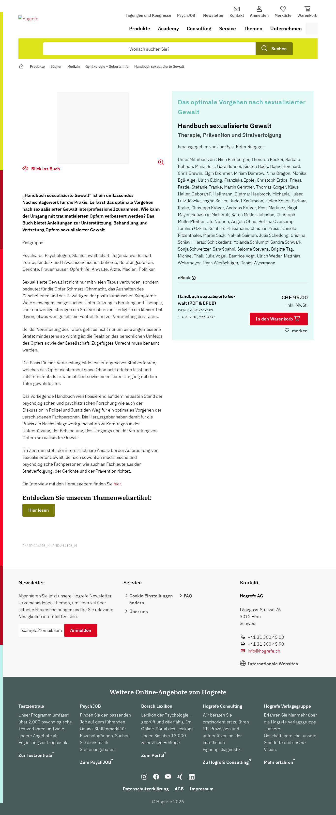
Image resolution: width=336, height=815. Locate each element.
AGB (179, 789)
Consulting (199, 28)
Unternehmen (286, 28)
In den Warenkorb (275, 319)
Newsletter (213, 15)
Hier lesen (38, 510)
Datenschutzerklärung (146, 789)
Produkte (139, 28)
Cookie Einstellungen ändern (151, 599)
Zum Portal (152, 755)
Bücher (56, 66)
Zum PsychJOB (95, 762)
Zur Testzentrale (35, 755)
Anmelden (80, 630)
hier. (118, 484)
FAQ (188, 596)
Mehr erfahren (278, 762)
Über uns (138, 611)
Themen (253, 28)
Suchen (279, 48)
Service (227, 28)
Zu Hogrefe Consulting (226, 762)
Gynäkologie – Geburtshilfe (107, 66)
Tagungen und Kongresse (148, 15)
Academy (168, 28)
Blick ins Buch (45, 169)
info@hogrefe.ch (264, 651)
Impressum (202, 789)
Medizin (73, 66)
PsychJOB (186, 15)
